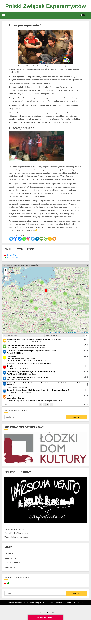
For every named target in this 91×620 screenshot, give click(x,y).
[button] (3, 15)
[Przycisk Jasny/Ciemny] (82, 15)
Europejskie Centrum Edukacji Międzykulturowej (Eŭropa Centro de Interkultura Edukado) (38, 390)
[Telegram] (11, 239)
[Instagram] (28, 239)
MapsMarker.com (55, 332)
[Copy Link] (50, 239)
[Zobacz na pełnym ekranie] (5, 278)
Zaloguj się (8, 553)
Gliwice (9, 396)
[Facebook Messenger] (20, 239)
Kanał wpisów (10, 558)
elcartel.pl (55, 612)
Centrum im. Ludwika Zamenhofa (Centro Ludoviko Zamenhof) (28, 377)
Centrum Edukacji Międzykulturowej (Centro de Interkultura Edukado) (31, 372)
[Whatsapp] (24, 239)
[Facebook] (15, 239)
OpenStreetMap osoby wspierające (77, 332)
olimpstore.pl (45, 612)
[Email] (41, 239)
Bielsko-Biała (11, 356)
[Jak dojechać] (85, 339)
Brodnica (10, 366)
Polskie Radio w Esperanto (15, 529)
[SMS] (46, 239)
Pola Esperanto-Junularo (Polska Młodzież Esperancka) (26, 345)
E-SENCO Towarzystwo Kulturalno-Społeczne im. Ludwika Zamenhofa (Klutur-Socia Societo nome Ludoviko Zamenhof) (44, 383)
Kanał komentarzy (12, 563)
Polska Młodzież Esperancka (16, 533)
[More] (54, 239)
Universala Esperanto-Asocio (16, 537)
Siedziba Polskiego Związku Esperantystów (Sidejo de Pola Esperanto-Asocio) (34, 339)
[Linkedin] (37, 239)
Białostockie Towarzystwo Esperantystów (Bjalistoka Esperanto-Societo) (31, 351)
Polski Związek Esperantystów (45, 6)
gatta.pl (34, 612)
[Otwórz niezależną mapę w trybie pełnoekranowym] (87, 265)
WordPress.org (10, 568)
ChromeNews (60, 602)
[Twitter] (33, 239)
